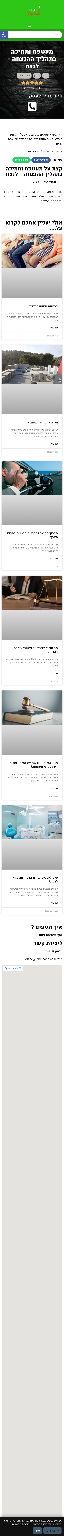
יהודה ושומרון (24, 75)
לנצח (59, 192)
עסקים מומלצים (38, 134)
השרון (37, 75)
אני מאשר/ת (52, 1530)
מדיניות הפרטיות (21, 1524)
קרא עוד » (54, 327)
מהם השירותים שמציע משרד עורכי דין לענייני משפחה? (34, 765)
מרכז (45, 75)
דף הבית (57, 134)
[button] (4, 35)
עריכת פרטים (32, 151)
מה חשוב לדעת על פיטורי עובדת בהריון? (36, 650)
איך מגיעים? (47, 151)
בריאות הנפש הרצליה (43, 306)
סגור (37, 1530)
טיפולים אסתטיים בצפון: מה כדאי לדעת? (34, 879)
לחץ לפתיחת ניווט (50, 935)
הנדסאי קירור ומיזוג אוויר (40, 422)
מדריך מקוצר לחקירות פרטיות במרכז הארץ (32, 535)
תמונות (59, 151)
